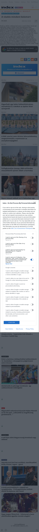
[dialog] (19, 266)
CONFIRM (11, 322)
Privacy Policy (30, 329)
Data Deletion (9, 329)
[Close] (35, 203)
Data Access (19, 329)
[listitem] (19, 234)
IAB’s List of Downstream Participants (21, 228)
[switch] (32, 238)
